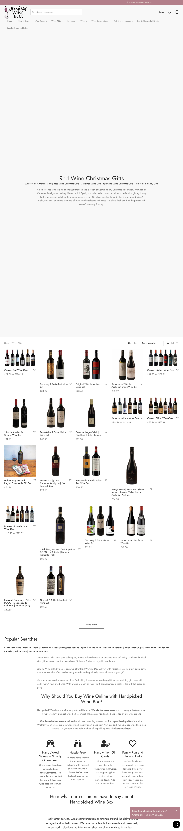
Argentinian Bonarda (113, 647)
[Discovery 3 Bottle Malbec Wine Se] (100, 521)
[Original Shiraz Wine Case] (163, 406)
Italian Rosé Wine (12, 647)
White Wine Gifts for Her (157, 647)
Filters (134, 343)
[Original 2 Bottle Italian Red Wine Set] (55, 580)
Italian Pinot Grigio (134, 647)
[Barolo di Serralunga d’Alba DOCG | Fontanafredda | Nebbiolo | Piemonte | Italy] (20, 580)
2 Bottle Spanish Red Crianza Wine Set (14, 434)
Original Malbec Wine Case (160, 370)
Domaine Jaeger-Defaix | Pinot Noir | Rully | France (88, 434)
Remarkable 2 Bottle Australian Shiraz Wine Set (124, 385)
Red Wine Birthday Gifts (146, 183)
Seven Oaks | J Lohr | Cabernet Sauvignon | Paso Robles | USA (53, 483)
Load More (91, 624)
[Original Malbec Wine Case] (163, 357)
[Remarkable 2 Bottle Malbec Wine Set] (55, 413)
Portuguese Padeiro (69, 647)
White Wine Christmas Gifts (38, 183)
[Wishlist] (170, 12)
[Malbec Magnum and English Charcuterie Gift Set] (20, 461)
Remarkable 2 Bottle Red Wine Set (132, 542)
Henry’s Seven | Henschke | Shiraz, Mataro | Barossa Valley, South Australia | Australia (128, 492)
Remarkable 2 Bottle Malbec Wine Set (53, 434)
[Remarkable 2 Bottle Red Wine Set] (136, 521)
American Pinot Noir (38, 651)
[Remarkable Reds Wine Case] (127, 406)
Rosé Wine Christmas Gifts (66, 183)
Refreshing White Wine (15, 651)
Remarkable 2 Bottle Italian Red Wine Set (89, 482)
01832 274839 (134, 787)
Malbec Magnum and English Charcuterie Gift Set (17, 482)
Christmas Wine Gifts (91, 183)
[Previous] (40, 826)
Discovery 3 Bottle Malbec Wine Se (97, 542)
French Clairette (30, 647)
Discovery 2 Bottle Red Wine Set (54, 385)
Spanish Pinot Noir (49, 647)
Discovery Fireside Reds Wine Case (15, 528)
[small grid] (172, 343)
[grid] (168, 343)
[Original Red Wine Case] (20, 357)
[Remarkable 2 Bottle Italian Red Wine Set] (91, 461)
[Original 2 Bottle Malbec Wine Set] (91, 364)
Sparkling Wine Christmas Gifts (118, 183)
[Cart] (177, 12)
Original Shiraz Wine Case (160, 418)
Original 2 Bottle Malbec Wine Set (88, 385)
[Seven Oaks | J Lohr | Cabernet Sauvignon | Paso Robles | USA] (55, 461)
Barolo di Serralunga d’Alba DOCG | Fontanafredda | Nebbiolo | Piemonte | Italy (17, 602)
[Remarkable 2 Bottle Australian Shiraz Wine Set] (127, 364)
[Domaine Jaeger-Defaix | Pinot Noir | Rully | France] (91, 413)
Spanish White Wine (91, 647)
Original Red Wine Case (16, 370)
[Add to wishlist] (34, 370)
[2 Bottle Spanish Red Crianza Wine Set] (20, 413)
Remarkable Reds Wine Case (125, 418)
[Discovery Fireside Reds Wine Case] (20, 514)
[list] (177, 343)
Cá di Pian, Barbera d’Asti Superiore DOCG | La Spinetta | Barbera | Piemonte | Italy (57, 552)
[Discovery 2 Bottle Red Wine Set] (55, 364)
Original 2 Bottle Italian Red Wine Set (53, 601)
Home (6, 343)
